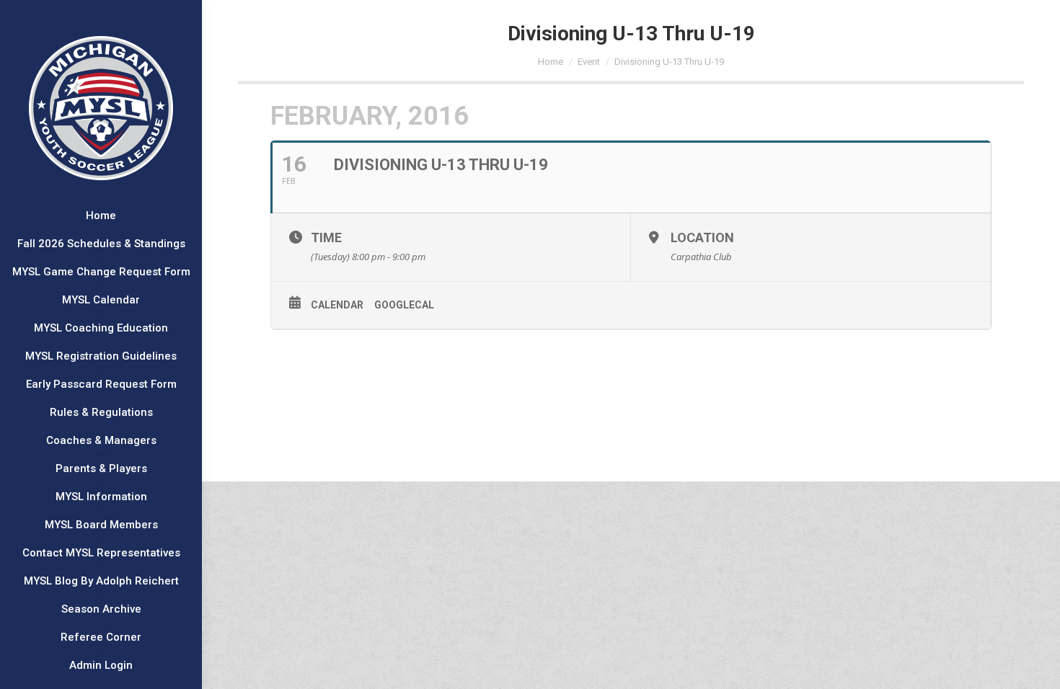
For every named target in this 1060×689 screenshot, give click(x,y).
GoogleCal (404, 305)
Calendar (337, 305)
